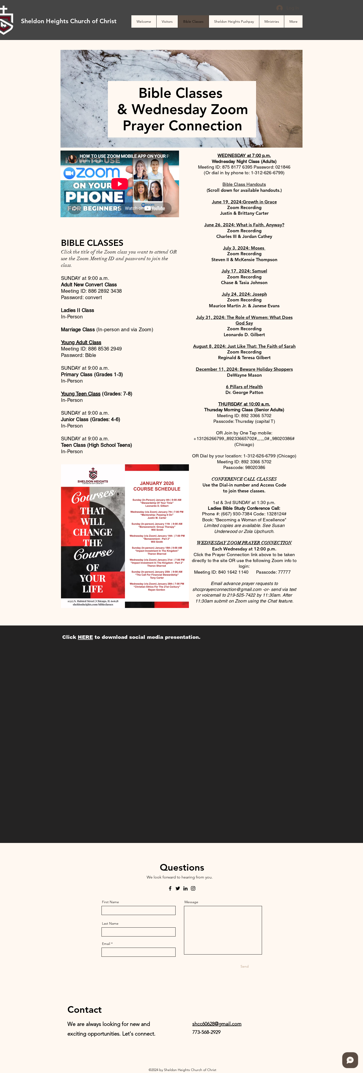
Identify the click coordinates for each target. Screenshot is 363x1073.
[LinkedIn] (185, 888)
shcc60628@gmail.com (217, 1024)
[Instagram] (193, 888)
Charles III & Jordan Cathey (244, 236)
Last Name (110, 923)
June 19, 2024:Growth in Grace (244, 202)
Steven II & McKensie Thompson (244, 259)
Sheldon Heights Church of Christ (69, 21)
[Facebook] (170, 888)
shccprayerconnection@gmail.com (226, 589)
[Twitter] (178, 888)
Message (191, 902)
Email (106, 943)
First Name (110, 902)
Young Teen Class (81, 394)
